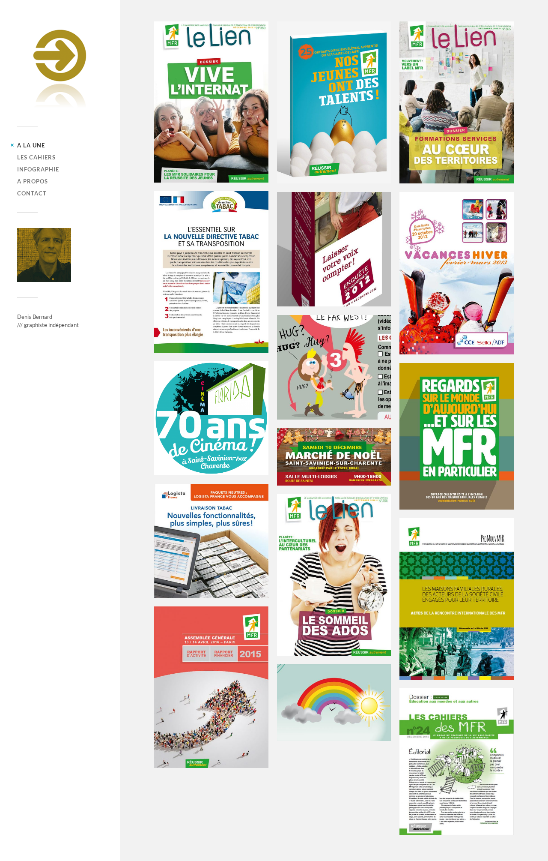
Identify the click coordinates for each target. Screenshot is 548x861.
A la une (31, 145)
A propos (32, 181)
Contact (32, 193)
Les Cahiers (36, 157)
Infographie (38, 169)
